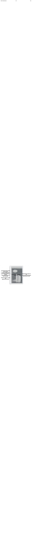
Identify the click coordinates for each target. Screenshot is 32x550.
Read (29, 276)
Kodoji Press (6, 277)
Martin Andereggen (5, 276)
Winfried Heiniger (6, 275)
